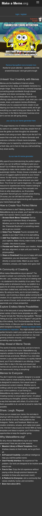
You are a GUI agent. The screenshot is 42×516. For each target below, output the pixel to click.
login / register (21, 14)
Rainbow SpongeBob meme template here (21, 65)
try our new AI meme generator (21, 156)
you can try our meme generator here (21, 120)
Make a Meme (15, 3)
